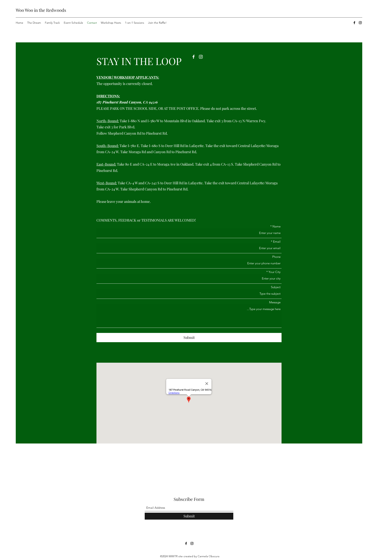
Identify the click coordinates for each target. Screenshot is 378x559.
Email (277, 241)
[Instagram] (360, 23)
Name (276, 226)
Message (275, 302)
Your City (275, 271)
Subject (276, 287)
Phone (276, 256)
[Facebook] (354, 23)
